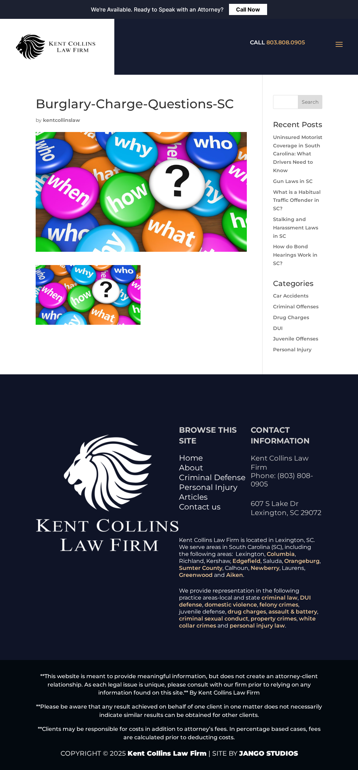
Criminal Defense (212, 477)
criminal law (280, 597)
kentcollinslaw (61, 120)
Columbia (281, 554)
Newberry (265, 568)
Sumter (190, 568)
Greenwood (196, 575)
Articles (193, 497)
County (212, 568)
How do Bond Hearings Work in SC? (295, 254)
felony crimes (278, 604)
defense (190, 604)
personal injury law (257, 625)
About (191, 467)
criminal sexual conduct (213, 618)
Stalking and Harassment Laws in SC (295, 227)
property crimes (273, 618)
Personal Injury (292, 349)
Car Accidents (290, 296)
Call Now (248, 9)
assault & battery (292, 611)
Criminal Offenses (295, 306)
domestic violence (231, 604)
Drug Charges (291, 317)
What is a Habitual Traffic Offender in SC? (297, 200)
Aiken (234, 575)
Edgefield (246, 561)
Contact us (200, 507)
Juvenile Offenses (295, 339)
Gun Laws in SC (293, 181)
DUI (277, 328)
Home (191, 458)
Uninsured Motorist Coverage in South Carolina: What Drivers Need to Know (297, 154)
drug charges (247, 611)
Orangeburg (302, 561)
